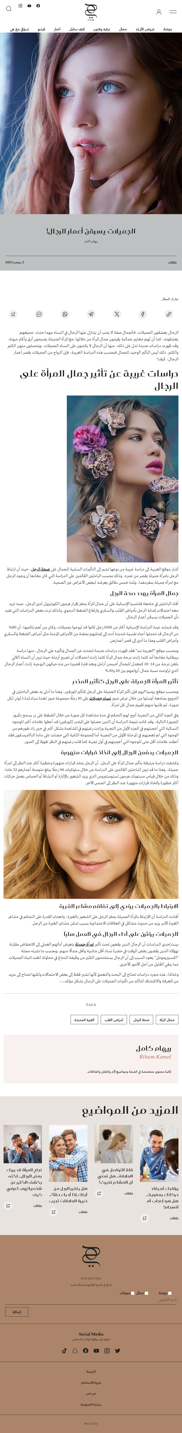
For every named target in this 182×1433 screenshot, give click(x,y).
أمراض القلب (114, 1020)
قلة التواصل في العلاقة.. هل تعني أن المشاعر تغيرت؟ (115, 1176)
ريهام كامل (91, 241)
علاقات (172, 262)
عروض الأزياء (145, 29)
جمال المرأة (167, 1020)
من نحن (91, 1393)
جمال (123, 29)
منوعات (125, 1293)
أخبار (57, 29)
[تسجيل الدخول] (159, 12)
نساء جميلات (100, 698)
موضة (167, 29)
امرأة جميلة (84, 944)
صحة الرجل (40, 569)
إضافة (17, 1312)
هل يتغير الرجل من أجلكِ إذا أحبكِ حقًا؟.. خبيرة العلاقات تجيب (68, 1194)
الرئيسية (91, 1371)
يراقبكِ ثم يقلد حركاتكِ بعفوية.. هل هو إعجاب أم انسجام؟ (162, 1198)
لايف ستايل (77, 29)
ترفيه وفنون (101, 29)
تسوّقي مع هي (19, 29)
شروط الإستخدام (91, 1382)
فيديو (41, 29)
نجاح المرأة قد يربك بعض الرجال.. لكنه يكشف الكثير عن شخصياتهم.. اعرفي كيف (24, 1182)
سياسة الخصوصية (91, 1404)
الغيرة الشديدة (84, 1020)
